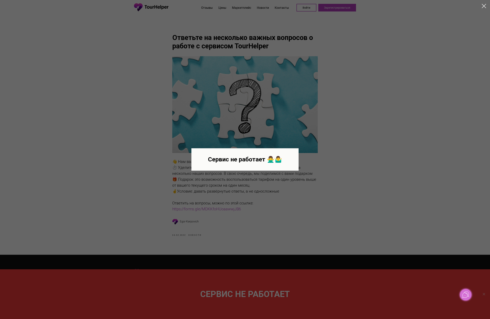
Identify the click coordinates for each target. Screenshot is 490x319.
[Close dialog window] (484, 6)
